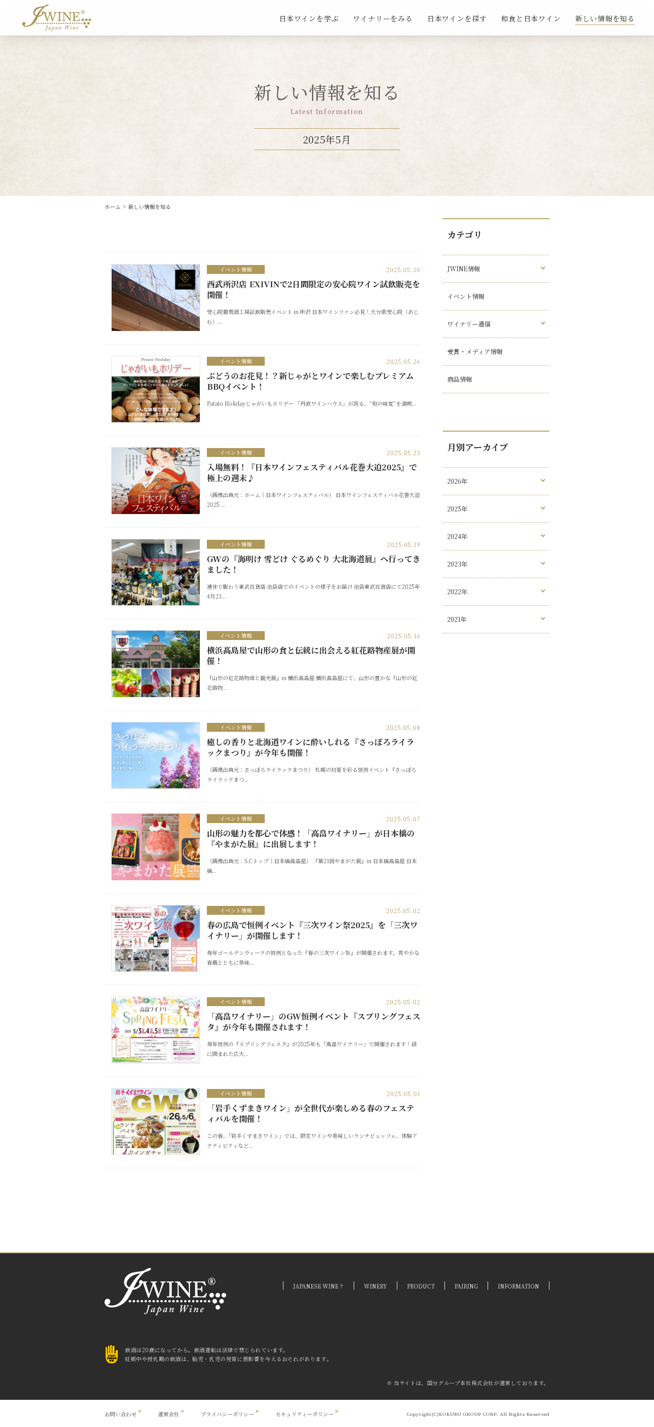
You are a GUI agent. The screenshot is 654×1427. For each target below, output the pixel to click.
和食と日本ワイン (531, 18)
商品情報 (459, 379)
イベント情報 (236, 269)
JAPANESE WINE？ (318, 1286)
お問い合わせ (121, 1414)
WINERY (375, 1286)
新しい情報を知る (605, 18)
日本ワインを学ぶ (309, 18)
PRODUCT (421, 1286)
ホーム (113, 206)
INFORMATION (518, 1286)
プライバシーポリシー (227, 1414)
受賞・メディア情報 (475, 351)
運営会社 (168, 1414)
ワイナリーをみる (382, 18)
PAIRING (466, 1286)
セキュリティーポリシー (304, 1414)
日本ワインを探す (457, 18)
